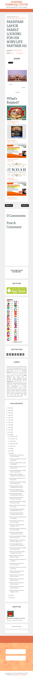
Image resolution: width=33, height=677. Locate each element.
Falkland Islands (18, 371)
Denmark (24, 368)
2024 (9, 412)
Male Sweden (17, 377)
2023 (9, 415)
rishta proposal (19, 392)
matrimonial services (12, 387)
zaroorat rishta (10, 396)
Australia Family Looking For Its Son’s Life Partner (16, 455)
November (12, 438)
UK (11, 383)
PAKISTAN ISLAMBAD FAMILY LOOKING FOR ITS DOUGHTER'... (17, 544)
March (11, 597)
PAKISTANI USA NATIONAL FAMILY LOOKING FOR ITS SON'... (17, 552)
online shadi (14, 389)
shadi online (23, 393)
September (12, 443)
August (11, 446)
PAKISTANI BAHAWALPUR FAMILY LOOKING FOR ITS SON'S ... (17, 509)
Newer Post (9, 205)
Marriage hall (10, 380)
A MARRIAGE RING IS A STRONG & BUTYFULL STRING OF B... (17, 540)
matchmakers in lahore (19, 386)
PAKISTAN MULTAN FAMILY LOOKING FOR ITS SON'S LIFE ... (17, 548)
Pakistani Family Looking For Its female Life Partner (16, 571)
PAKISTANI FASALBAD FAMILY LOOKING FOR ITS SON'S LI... (16, 486)
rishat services (10, 392)
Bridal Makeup (14, 366)
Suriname (25, 381)
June (11, 451)
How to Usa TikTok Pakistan (12, 374)
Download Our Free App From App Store (17, 369)
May (11, 453)
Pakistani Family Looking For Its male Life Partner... (16, 587)
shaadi (11, 393)
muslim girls (21, 387)
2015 (9, 434)
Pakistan (22, 18)
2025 (9, 410)
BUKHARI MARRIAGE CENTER (16, 3)
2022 (9, 417)
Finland (14, 372)
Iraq (17, 375)
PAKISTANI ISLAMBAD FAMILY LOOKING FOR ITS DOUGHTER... (17, 490)
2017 (9, 429)
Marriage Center (11, 378)
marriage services (16, 384)
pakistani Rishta (11, 390)
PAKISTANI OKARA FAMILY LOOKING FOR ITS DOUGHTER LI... (17, 471)
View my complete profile (15, 620)
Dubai (8, 371)
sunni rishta (16, 395)
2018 (9, 427)
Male (17, 16)
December (12, 436)
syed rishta (23, 395)
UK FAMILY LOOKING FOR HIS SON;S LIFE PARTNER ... (17, 463)
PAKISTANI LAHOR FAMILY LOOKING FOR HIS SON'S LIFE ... (17, 502)
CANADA (21, 366)
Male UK (24, 377)
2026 (9, 408)
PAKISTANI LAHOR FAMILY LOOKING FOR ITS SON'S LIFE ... (17, 482)
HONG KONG (23, 372)
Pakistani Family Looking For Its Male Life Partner (16, 556)
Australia (9, 366)
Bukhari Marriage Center (16, 618)
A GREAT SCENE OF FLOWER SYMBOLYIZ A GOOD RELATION (17, 475)
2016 (9, 432)
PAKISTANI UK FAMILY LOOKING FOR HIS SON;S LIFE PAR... (17, 529)
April (11, 595)
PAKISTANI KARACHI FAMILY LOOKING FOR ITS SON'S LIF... (16, 494)
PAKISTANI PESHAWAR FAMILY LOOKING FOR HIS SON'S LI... (16, 513)
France (17, 372)
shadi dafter (17, 393)
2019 (9, 425)
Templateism (16, 674)
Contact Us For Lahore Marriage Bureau (17, 367)
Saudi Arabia (17, 381)
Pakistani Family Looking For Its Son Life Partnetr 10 (17, 467)
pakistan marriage (22, 389)
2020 (9, 422)
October (12, 441)
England (12, 371)
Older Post (25, 205)
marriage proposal (17, 383)
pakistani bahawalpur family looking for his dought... (16, 498)
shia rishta (9, 395)
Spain (21, 381)
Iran (15, 375)
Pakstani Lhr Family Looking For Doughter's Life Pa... (16, 525)
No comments (19, 53)
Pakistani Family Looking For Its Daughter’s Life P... (16, 591)
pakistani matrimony (21, 390)
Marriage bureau (22, 378)
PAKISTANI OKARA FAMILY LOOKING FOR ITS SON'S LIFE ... (17, 537)
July (10, 448)
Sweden (9, 383)
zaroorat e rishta (18, 396)
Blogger (19, 626)
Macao (19, 375)
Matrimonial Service (13, 18)
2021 (9, 420)
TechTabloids (23, 674)
